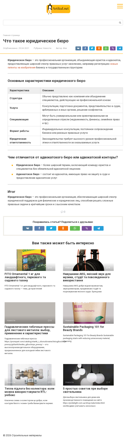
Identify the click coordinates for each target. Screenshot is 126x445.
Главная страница (11, 35)
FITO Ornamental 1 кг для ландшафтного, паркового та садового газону (25, 277)
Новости (47, 48)
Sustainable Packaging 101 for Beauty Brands (83, 328)
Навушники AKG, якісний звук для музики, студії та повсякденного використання (87, 277)
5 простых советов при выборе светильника (85, 390)
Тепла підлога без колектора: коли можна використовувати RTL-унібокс (29, 392)
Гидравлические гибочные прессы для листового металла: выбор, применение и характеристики (29, 330)
